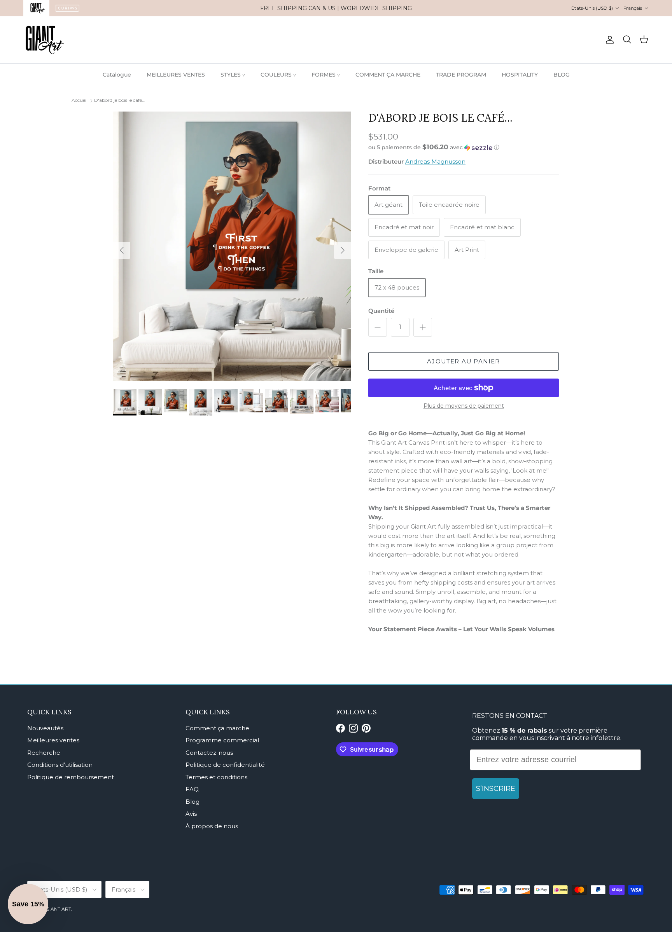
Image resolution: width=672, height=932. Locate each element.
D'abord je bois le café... (119, 100)
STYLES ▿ (232, 74)
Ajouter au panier (463, 361)
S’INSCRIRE (495, 788)
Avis (191, 813)
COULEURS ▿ (278, 74)
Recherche (43, 752)
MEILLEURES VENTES (176, 74)
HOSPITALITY (520, 74)
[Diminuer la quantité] (377, 327)
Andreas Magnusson (435, 161)
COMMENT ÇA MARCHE (387, 74)
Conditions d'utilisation (60, 764)
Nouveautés (45, 728)
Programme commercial (222, 740)
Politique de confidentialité (225, 764)
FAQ (192, 789)
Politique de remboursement (70, 777)
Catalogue (117, 74)
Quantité (381, 310)
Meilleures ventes (53, 740)
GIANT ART (58, 909)
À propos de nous (212, 826)
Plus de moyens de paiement (464, 406)
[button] (433, 147)
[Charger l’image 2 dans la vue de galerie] (232, 246)
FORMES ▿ (326, 74)
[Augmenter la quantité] (422, 327)
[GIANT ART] (44, 40)
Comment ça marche (217, 728)
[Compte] (608, 39)
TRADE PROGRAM (461, 74)
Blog (193, 801)
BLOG (561, 74)
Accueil (80, 100)
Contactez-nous (209, 752)
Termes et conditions (216, 777)
